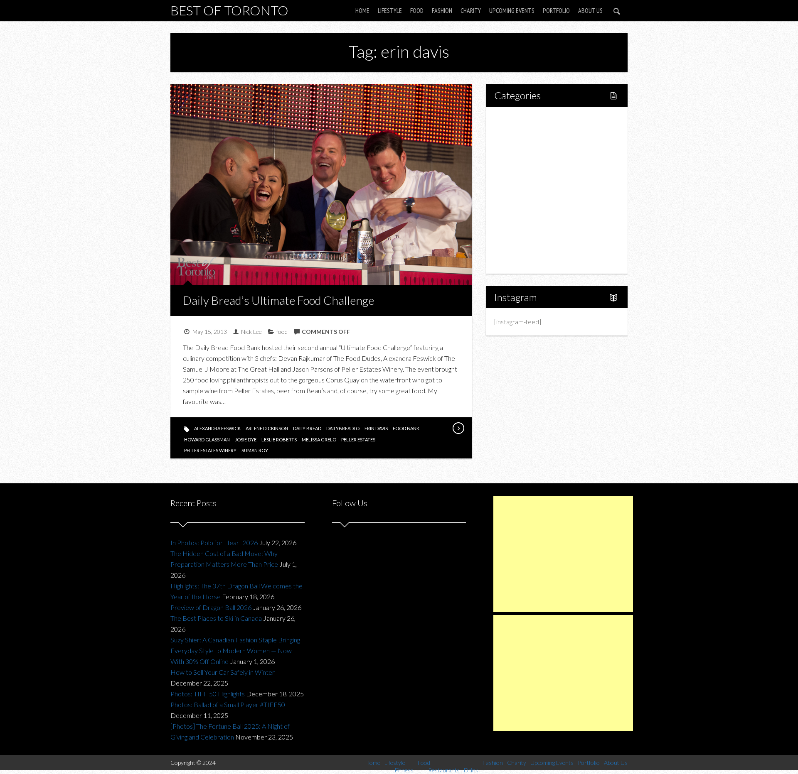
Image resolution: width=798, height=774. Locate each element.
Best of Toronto (229, 10)
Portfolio (556, 10)
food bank (406, 428)
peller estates (358, 439)
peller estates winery (210, 450)
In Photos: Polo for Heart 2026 (214, 542)
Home (362, 10)
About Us (590, 10)
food (282, 331)
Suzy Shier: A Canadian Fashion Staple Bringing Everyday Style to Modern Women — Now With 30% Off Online (235, 650)
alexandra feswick (217, 428)
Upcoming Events (511, 10)
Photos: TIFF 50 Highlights (207, 694)
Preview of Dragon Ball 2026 (210, 607)
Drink (519, 190)
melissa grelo (319, 439)
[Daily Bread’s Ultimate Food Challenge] (458, 428)
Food (417, 10)
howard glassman (207, 439)
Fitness (522, 148)
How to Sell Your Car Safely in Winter (222, 672)
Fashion (442, 10)
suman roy (254, 450)
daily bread (307, 428)
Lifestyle (390, 10)
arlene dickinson (267, 428)
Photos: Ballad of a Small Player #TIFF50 (227, 704)
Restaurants (529, 176)
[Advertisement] (563, 554)
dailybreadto (343, 428)
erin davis (376, 428)
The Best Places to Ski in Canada (216, 618)
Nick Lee (251, 331)
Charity (471, 10)
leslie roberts (279, 439)
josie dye (245, 439)
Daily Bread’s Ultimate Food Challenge (278, 300)
